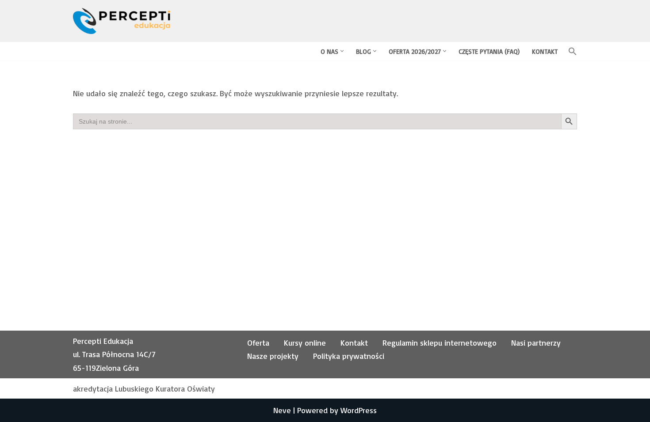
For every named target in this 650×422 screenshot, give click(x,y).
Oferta (258, 342)
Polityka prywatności (348, 356)
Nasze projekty (272, 356)
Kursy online (305, 342)
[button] (342, 51)
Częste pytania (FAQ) (489, 51)
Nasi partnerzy (536, 342)
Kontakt (545, 51)
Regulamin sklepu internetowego (439, 342)
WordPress (358, 410)
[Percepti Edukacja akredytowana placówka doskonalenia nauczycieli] (121, 21)
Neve (282, 410)
